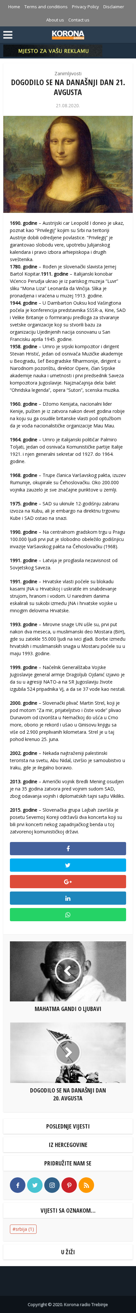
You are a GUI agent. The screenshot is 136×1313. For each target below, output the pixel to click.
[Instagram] (52, 1185)
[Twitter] (35, 1185)
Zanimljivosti (68, 73)
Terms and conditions (46, 7)
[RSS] (86, 1185)
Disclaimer (113, 7)
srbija (25, 1229)
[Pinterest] (69, 1185)
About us (55, 20)
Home (14, 7)
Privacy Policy (85, 7)
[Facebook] (17, 1185)
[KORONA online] (68, 34)
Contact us (78, 20)
